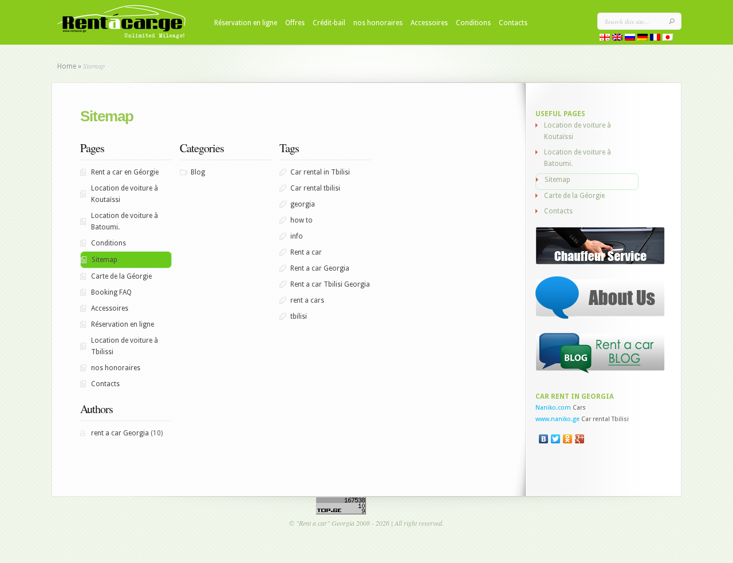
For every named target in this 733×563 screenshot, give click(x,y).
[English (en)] (617, 38)
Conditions (473, 23)
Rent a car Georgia (319, 268)
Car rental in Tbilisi (320, 172)
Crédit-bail (329, 23)
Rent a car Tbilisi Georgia (330, 284)
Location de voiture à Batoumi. (124, 221)
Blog (198, 172)
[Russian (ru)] (630, 38)
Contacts (513, 23)
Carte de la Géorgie (121, 276)
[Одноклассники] (568, 438)
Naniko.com (553, 407)
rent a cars (307, 300)
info (296, 236)
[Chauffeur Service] (600, 263)
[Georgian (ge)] (605, 38)
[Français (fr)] (655, 38)
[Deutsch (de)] (642, 38)
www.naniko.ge (557, 419)
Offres (295, 23)
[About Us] (600, 317)
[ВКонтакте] (544, 438)
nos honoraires (378, 23)
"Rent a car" (313, 523)
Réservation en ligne (245, 23)
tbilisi (298, 316)
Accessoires (429, 23)
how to (301, 220)
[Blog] (600, 371)
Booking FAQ (111, 292)
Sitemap (104, 260)
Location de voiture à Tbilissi (124, 346)
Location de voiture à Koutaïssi (124, 194)
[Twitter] (556, 438)
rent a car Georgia (120, 433)
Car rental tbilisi (315, 188)
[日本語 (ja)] (668, 38)
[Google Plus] (580, 438)
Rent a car (306, 252)
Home (66, 66)
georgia (302, 204)
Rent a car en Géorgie (125, 172)
